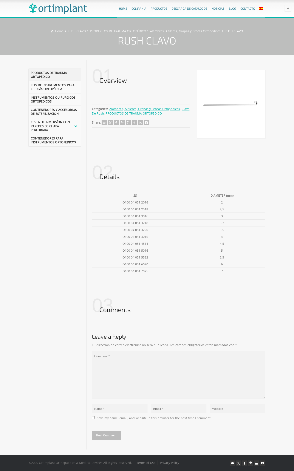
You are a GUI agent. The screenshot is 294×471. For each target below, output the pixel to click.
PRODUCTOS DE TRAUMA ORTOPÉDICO (134, 113)
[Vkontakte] (146, 122)
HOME (123, 8)
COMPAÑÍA (139, 8)
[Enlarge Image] (231, 104)
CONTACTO (247, 8)
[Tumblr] (134, 122)
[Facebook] (116, 122)
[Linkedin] (140, 122)
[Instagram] (262, 463)
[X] (110, 122)
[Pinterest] (128, 122)
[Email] (104, 122)
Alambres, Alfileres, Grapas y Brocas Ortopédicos (144, 109)
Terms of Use (145, 463)
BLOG (232, 8)
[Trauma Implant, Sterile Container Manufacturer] (58, 8)
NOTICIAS (218, 8)
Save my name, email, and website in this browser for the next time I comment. (154, 418)
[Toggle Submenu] (75, 126)
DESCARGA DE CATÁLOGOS (189, 8)
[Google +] (122, 122)
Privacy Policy (169, 463)
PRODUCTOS (159, 8)
